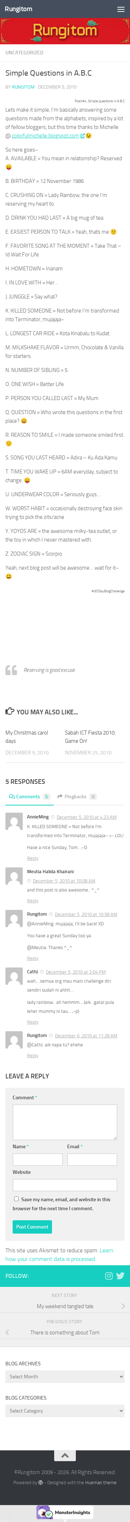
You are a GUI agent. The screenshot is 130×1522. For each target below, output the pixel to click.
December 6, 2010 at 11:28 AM (86, 1035)
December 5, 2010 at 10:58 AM (86, 914)
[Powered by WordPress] (40, 1482)
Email (75, 1147)
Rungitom (18, 9)
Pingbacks (80, 797)
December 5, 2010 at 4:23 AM (87, 817)
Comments (32, 797)
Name (21, 1147)
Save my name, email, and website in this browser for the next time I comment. (61, 1204)
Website (22, 1172)
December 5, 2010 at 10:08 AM (64, 881)
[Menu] (121, 9)
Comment (25, 1098)
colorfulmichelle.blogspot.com (45, 136)
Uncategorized (24, 53)
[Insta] (108, 1275)
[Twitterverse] (120, 1275)
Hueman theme (101, 1482)
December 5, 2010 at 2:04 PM (76, 972)
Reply (32, 858)
